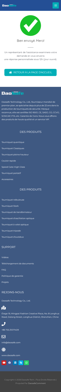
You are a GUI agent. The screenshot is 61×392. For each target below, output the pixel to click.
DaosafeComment (37, 383)
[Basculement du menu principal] (56, 5)
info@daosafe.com (11, 342)
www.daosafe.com (11, 355)
